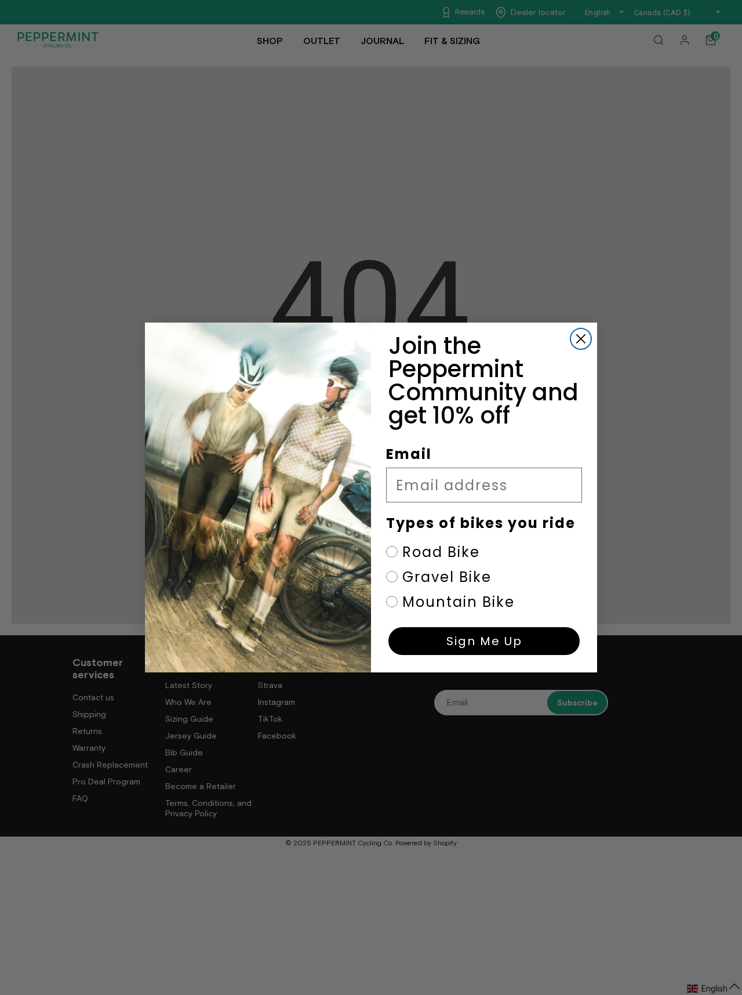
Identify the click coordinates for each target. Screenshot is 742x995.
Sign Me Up (484, 641)
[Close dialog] (580, 338)
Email (409, 454)
